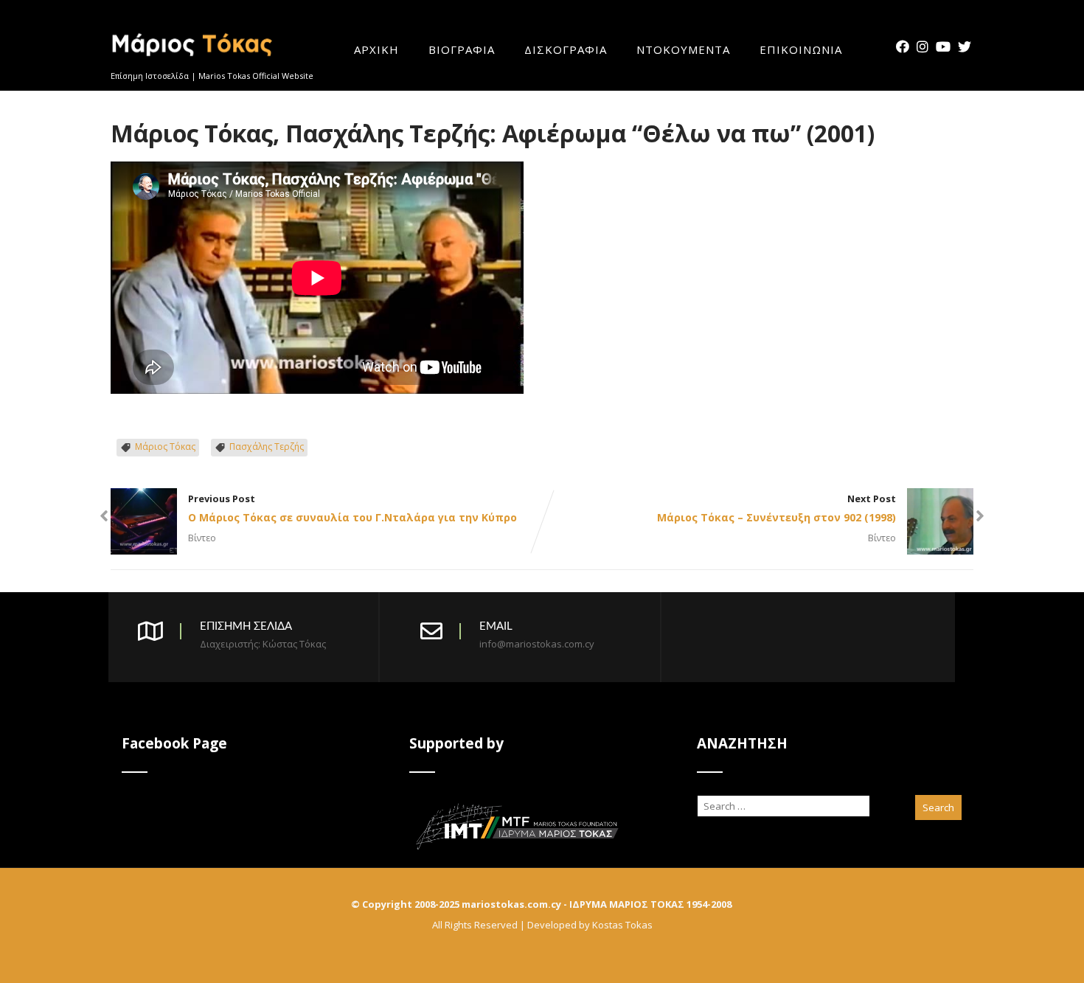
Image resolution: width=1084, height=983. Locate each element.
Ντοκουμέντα (683, 50)
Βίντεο (202, 537)
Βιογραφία (461, 50)
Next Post (776, 508)
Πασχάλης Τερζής (266, 446)
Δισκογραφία (565, 50)
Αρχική (376, 50)
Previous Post (352, 508)
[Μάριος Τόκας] (193, 62)
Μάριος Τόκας (165, 446)
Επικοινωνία (801, 50)
